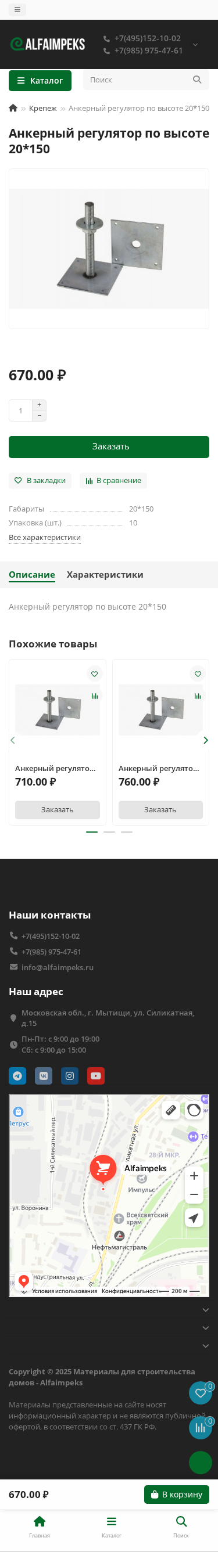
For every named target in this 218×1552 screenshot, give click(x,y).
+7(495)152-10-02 (148, 38)
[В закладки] (95, 673)
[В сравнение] (95, 695)
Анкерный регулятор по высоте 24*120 (158, 768)
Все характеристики (45, 537)
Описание (32, 574)
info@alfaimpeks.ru (58, 967)
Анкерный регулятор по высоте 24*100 (54, 768)
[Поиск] (197, 79)
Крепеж (43, 108)
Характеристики (105, 574)
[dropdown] (17, 9)
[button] (13, 740)
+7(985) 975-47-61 (149, 50)
